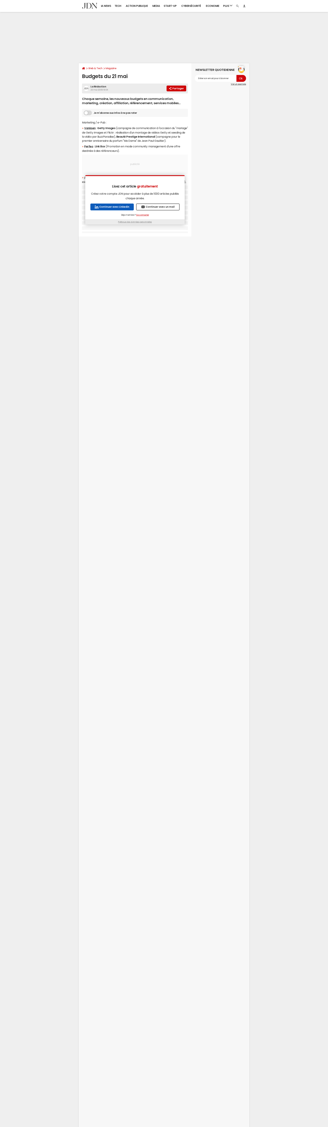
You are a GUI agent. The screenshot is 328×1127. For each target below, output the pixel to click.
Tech (118, 6)
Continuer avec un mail (160, 207)
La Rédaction (98, 86)
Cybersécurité (191, 6)
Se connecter (142, 215)
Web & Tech (95, 68)
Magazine (111, 68)
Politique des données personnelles (135, 222)
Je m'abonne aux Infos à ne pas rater (115, 113)
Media (156, 6)
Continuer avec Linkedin (114, 207)
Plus (226, 6)
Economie (212, 6)
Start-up (170, 6)
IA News (106, 6)
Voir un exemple (238, 84)
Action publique (137, 6)
